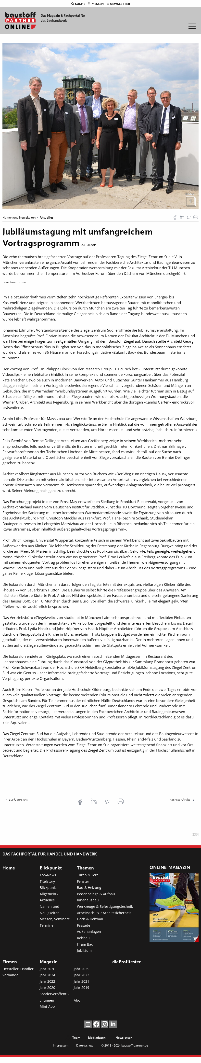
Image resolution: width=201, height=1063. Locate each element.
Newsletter (120, 4)
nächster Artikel (181, 799)
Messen (97, 4)
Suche (80, 4)
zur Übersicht (18, 799)
